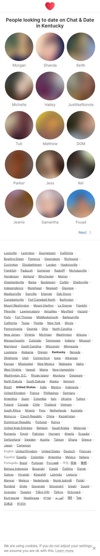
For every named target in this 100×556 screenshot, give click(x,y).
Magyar (9, 480)
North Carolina (62, 329)
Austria (45, 439)
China (50, 416)
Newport (52, 288)
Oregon (43, 352)
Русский (52, 463)
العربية (59, 498)
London (51, 264)
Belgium (42, 428)
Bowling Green (14, 259)
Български (11, 498)
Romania (10, 434)
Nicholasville (78, 270)
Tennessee (53, 340)
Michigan (45, 334)
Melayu (24, 480)
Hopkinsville (69, 264)
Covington (11, 264)
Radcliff (59, 270)
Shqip (23, 486)
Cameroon (24, 445)
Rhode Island (40, 375)
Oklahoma (11, 358)
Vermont (68, 381)
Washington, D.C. (15, 375)
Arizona (81, 334)
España (21, 457)
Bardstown (48, 282)
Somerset (43, 270)
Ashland (28, 276)
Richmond (71, 259)
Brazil (8, 387)
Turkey (80, 399)
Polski (80, 480)
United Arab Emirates (18, 428)
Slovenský (56, 486)
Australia (77, 410)
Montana (59, 375)
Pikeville (10, 311)
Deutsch (69, 451)
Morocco (10, 416)
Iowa (57, 358)
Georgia (32, 329)
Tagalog (25, 492)
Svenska (10, 492)
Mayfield (67, 311)
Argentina (54, 457)
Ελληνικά (74, 492)
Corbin (64, 282)
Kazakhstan (67, 416)
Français (85, 451)
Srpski (72, 486)
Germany (69, 393)
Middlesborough (47, 317)
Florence (34, 259)
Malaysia (80, 428)
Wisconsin (52, 346)
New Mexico (45, 364)
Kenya (55, 422)
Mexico (56, 387)
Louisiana (10, 352)
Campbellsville (14, 299)
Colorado (35, 340)
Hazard (82, 311)
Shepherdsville (14, 282)
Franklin (81, 305)
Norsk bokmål (62, 480)
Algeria (69, 434)
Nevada (75, 352)
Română (9, 486)
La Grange (65, 305)
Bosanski (38, 468)
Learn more (64, 550)
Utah (25, 358)
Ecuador (84, 434)
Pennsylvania (13, 329)
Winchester (46, 276)
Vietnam (66, 404)
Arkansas (71, 358)
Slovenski (38, 486)
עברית (47, 498)
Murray (63, 276)
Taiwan (59, 439)
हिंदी (70, 498)
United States (51, 451)
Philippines (51, 393)
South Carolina (31, 346)
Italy (54, 399)
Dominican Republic (17, 422)
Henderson (11, 276)
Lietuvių (71, 474)
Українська (31, 498)
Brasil (23, 463)
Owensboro (52, 259)
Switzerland (12, 439)
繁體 (84, 463)
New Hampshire (63, 369)
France (34, 393)
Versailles (50, 311)
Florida (38, 323)
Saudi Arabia (60, 428)
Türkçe (58, 492)
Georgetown (47, 253)
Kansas (9, 364)
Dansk (81, 468)
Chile (36, 404)
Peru (42, 410)
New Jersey (12, 334)
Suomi (85, 486)
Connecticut (41, 358)
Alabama (27, 352)
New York (53, 323)
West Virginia (12, 369)
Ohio (45, 329)
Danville (31, 294)
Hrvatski (23, 474)
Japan (8, 445)
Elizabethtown (32, 264)
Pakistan (38, 434)
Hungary (54, 434)
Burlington (67, 299)
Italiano (84, 457)
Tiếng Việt (42, 492)
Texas (25, 323)
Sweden (30, 439)
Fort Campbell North (41, 299)
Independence (13, 288)
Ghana (72, 439)
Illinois (69, 323)
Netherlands (58, 410)
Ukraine (66, 399)
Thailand (50, 404)
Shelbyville (80, 282)
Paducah (27, 270)
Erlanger (46, 294)
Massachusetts (14, 340)
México (70, 457)
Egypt (24, 434)
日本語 (8, 503)
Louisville (10, 253)
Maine (44, 369)
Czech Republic (31, 416)
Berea (32, 282)
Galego (9, 474)
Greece (87, 439)
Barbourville (71, 317)
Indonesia (71, 387)
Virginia (30, 334)
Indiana (70, 340)
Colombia (37, 457)
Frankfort (10, 270)
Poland (8, 404)
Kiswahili (40, 474)
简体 (73, 463)
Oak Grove (64, 294)
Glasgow (68, 288)
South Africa (12, 410)
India (43, 387)
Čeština (67, 468)
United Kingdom (26, 451)
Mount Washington (16, 305)
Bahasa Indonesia (16, 468)
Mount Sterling (43, 305)
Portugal (37, 463)
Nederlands (41, 480)
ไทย (79, 498)
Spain (25, 399)
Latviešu (56, 474)
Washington (64, 334)
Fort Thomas (23, 317)
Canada (23, 404)
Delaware (76, 375)
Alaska (54, 381)
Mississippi (25, 364)
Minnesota (71, 346)
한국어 (21, 503)
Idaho (80, 364)
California (10, 323)
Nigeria (30, 410)
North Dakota (13, 381)
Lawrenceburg (30, 311)
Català (53, 468)
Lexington (27, 253)
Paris (7, 317)
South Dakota (35, 381)
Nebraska (65, 364)
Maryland (10, 346)
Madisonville (12, 294)
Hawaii (30, 369)
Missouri (85, 340)
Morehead (35, 288)
